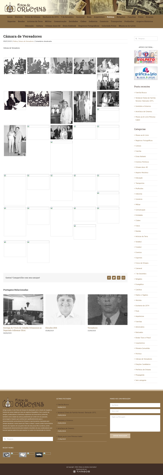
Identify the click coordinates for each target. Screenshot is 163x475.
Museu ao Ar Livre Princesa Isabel (70, 436)
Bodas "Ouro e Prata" (143, 337)
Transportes (140, 183)
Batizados (139, 332)
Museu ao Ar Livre (142, 135)
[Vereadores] (65, 309)
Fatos (138, 226)
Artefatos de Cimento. (144, 111)
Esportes (139, 258)
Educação (139, 178)
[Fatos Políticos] (108, 309)
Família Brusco (141, 92)
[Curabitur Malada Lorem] (39, 454)
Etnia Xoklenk (141, 156)
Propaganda (140, 375)
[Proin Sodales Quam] (23, 454)
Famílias (139, 321)
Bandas (138, 231)
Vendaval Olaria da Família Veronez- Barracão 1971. (77, 412)
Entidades (139, 215)
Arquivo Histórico (142, 172)
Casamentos (140, 343)
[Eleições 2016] (23, 309)
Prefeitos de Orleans (143, 369)
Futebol (138, 247)
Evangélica (139, 284)
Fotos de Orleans (142, 263)
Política (15, 41)
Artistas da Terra (142, 236)
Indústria (139, 194)
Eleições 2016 (9, 328)
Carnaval (139, 268)
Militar (138, 204)
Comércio (139, 199)
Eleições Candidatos (143, 364)
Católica (139, 289)
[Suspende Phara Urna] (47, 454)
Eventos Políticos (142, 162)
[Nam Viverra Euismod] (31, 454)
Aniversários (140, 327)
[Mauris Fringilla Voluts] (15, 454)
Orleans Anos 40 (142, 167)
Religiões (139, 279)
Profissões (139, 188)
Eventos (139, 252)
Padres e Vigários (142, 295)
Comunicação (140, 210)
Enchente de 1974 (142, 305)
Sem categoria (141, 380)
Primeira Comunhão (143, 348)
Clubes (138, 220)
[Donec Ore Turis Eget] (6, 454)
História (138, 300)
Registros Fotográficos (144, 140)
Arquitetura (140, 316)
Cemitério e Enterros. (143, 106)
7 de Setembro (141, 273)
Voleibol (139, 242)
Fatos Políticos (94, 328)
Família (138, 151)
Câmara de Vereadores (26, 41)
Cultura (138, 146)
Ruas (137, 311)
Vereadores (50, 328)
